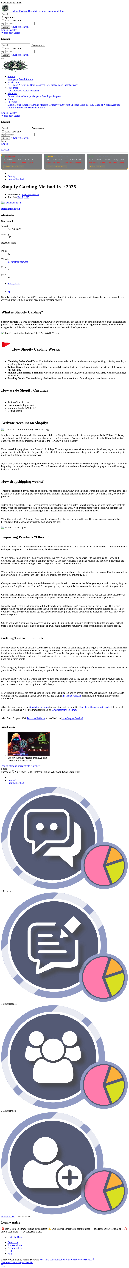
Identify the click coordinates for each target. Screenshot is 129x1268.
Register (5, 149)
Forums (11, 76)
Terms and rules (15, 1245)
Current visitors (15, 96)
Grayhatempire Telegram (64, 709)
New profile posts (54, 85)
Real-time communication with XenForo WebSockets (66, 1259)
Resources (13, 87)
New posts (13, 79)
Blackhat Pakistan (72, 695)
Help (10, 1250)
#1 (9, 291)
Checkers (12, 102)
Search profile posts (51, 96)
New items (24, 85)
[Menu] (2, 58)
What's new (13, 82)
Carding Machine (39, 104)
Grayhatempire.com (39, 707)
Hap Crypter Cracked (72, 718)
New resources (37, 85)
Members (12, 93)
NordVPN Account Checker (31, 107)
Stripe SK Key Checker (91, 104)
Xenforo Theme (17, 1262)
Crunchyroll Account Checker (64, 104)
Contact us (13, 1242)
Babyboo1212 (8, 1216)
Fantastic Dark (15, 1237)
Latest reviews (15, 90)
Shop (10, 99)
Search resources (30, 90)
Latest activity (71, 85)
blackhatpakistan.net (18, 262)
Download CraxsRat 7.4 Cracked (95, 707)
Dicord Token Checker (19, 104)
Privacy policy (15, 1248)
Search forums (26, 79)
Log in (4, 144)
